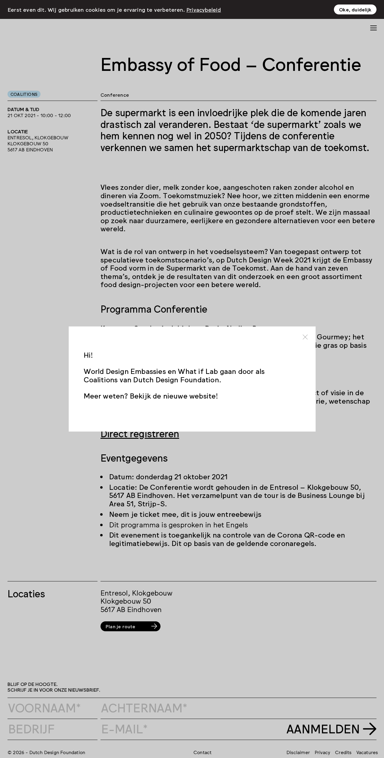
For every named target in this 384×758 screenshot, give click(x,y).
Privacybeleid (203, 9)
